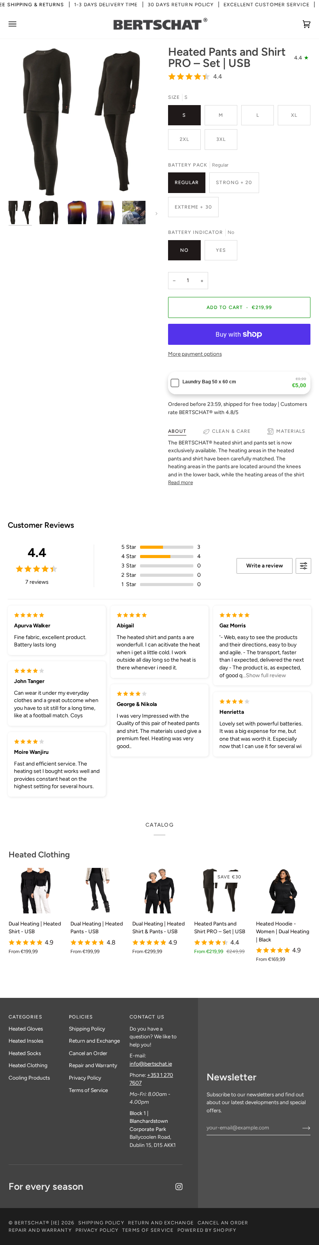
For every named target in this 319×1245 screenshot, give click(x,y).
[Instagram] (178, 1186)
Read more (180, 482)
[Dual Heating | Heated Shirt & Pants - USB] (159, 890)
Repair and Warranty (93, 1065)
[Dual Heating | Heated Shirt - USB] (36, 890)
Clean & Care (231, 431)
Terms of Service (88, 1090)
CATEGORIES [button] (25, 1017)
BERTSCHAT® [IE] (37, 1223)
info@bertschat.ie (151, 1064)
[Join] (300, 1127)
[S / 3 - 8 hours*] (283, 890)
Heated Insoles (26, 1041)
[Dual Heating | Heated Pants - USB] (97, 890)
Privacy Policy (85, 1078)
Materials (290, 431)
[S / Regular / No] (36, 890)
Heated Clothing (39, 854)
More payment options (195, 354)
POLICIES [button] (81, 1017)
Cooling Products (29, 1078)
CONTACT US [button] (147, 1017)
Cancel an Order (88, 1053)
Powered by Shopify (206, 1230)
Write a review (264, 565)
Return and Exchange (94, 1041)
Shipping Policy (87, 1029)
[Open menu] (20, 24)
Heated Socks (25, 1053)
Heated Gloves (26, 1029)
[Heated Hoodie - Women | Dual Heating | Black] (283, 890)
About (177, 431)
